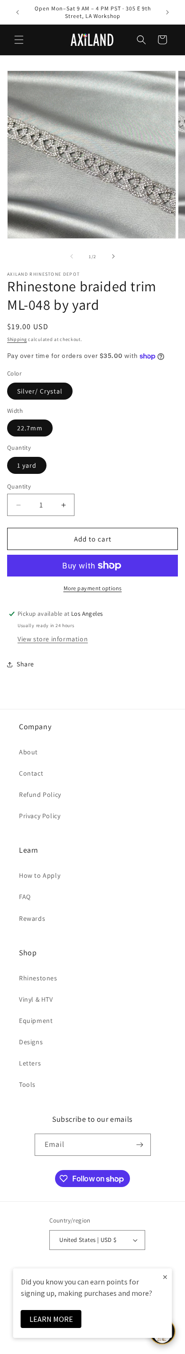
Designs (31, 1042)
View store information (53, 639)
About (28, 752)
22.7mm (30, 428)
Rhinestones (38, 978)
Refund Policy (40, 794)
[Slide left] (71, 256)
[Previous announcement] (17, 12)
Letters (30, 1063)
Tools (27, 1084)
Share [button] (25, 664)
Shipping (17, 339)
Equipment (36, 1020)
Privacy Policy (39, 816)
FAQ (25, 896)
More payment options (93, 588)
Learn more (51, 1319)
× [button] (165, 1277)
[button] (19, 39)
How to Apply (39, 875)
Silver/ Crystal (40, 391)
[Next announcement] (167, 12)
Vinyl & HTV (36, 999)
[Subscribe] (140, 1145)
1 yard (27, 465)
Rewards (32, 918)
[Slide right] (113, 256)
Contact (31, 773)
